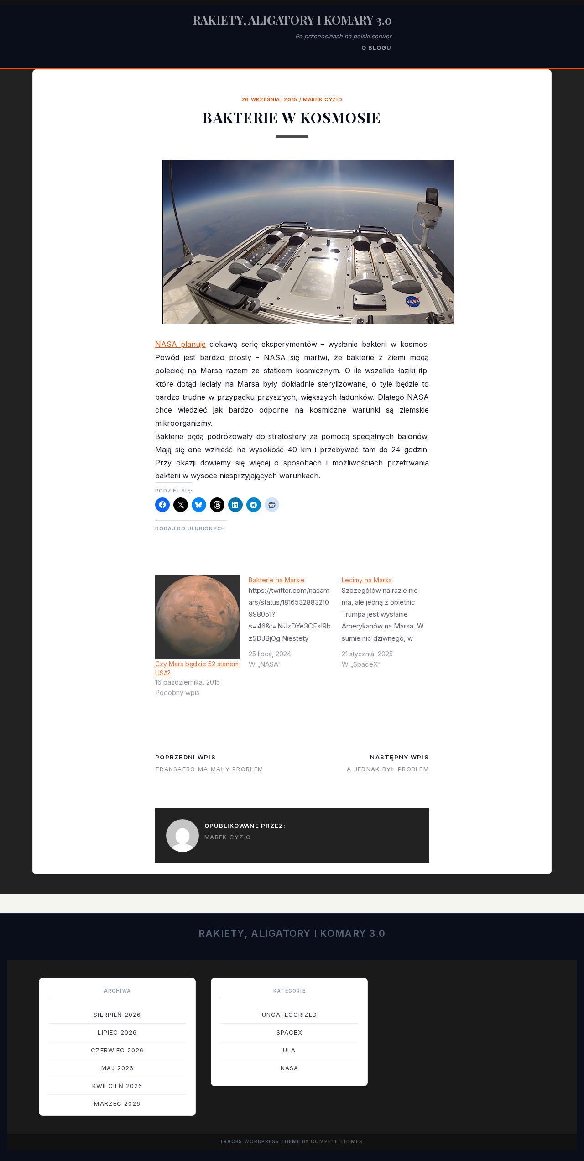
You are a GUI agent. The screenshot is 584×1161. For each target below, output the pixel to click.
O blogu (376, 47)
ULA (289, 1050)
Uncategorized (290, 1014)
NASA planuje (180, 344)
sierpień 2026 (117, 1014)
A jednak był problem (388, 769)
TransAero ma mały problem (209, 769)
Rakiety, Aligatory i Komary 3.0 (292, 20)
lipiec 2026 (117, 1032)
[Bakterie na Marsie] (295, 625)
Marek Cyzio (322, 99)
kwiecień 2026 (117, 1085)
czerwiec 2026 (117, 1050)
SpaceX (289, 1032)
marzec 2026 (117, 1103)
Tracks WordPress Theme (259, 1142)
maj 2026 (117, 1068)
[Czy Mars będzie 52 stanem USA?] (197, 617)
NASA (289, 1068)
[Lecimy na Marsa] (388, 625)
